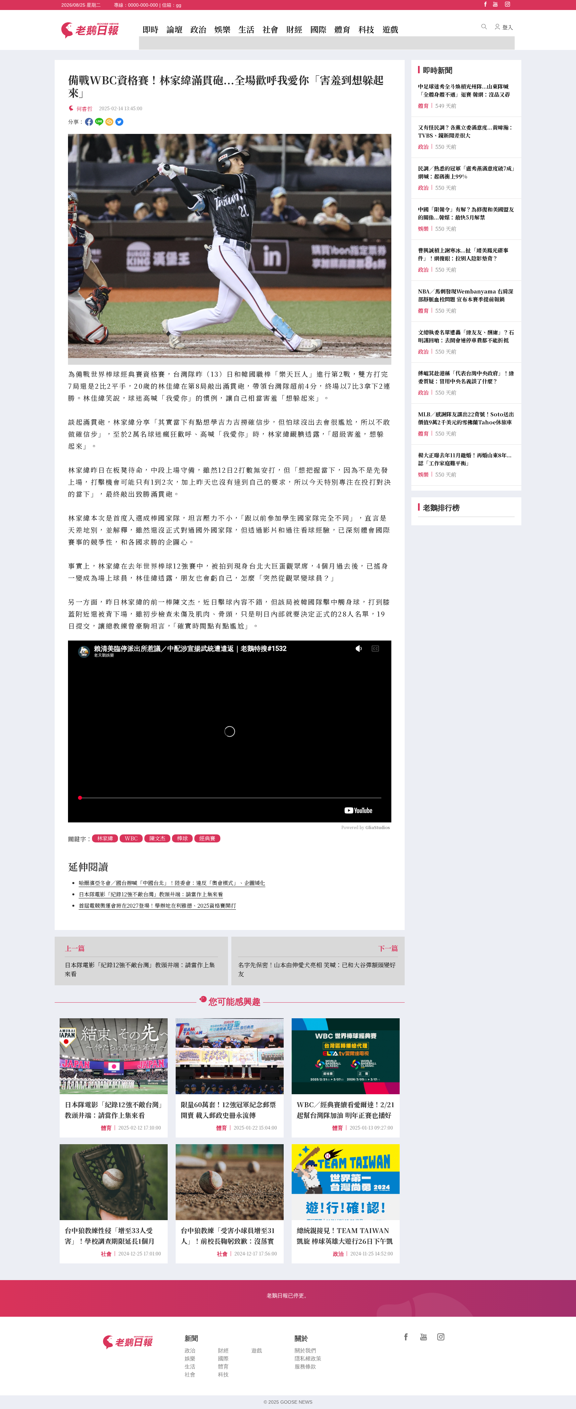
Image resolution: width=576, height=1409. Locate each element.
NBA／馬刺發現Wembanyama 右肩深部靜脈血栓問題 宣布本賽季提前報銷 (465, 295)
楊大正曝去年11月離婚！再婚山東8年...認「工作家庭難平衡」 (465, 459)
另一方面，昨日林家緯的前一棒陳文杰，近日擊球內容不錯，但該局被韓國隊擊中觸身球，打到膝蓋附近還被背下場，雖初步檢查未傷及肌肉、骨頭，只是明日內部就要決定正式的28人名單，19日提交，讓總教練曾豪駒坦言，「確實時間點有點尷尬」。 (229, 614)
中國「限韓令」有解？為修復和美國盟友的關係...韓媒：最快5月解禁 (466, 213)
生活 (246, 29)
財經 (294, 29)
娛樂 (222, 29)
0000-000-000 (143, 5)
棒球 (182, 838)
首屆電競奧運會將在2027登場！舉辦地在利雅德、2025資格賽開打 (157, 905)
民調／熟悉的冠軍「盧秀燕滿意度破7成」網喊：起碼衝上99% (466, 172)
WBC (131, 838)
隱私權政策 (308, 1358)
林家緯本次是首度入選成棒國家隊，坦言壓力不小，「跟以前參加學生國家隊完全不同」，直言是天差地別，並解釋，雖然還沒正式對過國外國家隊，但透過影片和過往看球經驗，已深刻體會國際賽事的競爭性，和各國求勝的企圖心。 (229, 530)
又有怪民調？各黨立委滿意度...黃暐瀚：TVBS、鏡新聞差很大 (466, 131)
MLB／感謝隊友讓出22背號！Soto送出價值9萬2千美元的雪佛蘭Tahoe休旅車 (466, 418)
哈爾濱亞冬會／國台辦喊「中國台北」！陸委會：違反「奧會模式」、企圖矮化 (172, 883)
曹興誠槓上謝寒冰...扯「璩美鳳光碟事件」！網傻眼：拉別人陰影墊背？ (463, 254)
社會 (270, 29)
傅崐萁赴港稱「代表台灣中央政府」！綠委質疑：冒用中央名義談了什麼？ (466, 377)
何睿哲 (84, 109)
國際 (318, 29)
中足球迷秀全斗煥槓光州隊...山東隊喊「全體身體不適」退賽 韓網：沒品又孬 (464, 90)
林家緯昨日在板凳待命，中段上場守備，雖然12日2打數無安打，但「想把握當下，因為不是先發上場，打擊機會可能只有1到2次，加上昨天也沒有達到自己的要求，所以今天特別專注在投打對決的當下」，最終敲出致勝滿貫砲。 (229, 482)
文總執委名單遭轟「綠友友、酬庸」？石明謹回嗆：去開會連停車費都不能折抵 (466, 336)
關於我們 (305, 1350)
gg (178, 5)
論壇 (174, 29)
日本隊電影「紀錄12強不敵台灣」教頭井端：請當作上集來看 (151, 894)
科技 (366, 29)
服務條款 (305, 1366)
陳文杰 (157, 838)
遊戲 (390, 29)
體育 (342, 29)
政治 (198, 29)
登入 (507, 27)
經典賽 (207, 838)
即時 (150, 29)
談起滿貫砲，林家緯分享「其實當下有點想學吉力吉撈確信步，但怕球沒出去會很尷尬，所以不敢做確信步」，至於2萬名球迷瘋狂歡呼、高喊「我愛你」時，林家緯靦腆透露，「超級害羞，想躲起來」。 (229, 434)
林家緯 (105, 838)
